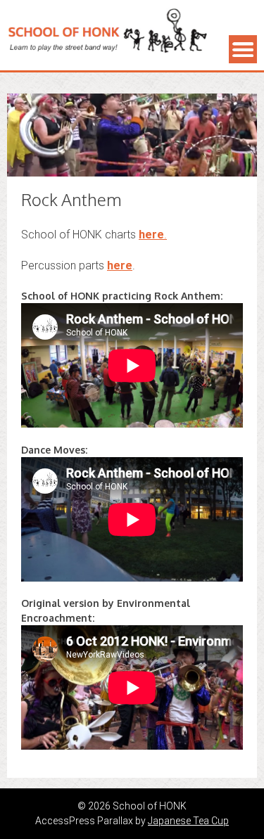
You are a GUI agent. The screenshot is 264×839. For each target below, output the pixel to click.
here (119, 265)
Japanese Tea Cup (188, 820)
